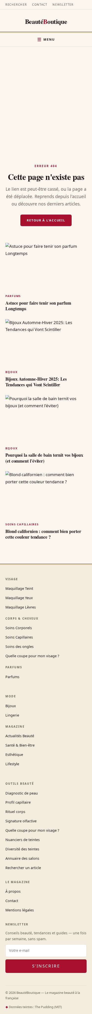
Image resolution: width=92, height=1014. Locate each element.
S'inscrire (46, 966)
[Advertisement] (46, 95)
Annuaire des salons (22, 858)
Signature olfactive (21, 821)
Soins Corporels (18, 627)
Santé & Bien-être (20, 745)
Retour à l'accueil (46, 220)
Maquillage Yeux (19, 597)
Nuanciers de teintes (22, 839)
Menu (49, 39)
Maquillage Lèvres (20, 607)
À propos (13, 891)
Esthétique (14, 754)
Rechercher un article (23, 867)
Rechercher (16, 4)
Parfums (12, 676)
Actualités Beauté (19, 735)
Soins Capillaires (19, 637)
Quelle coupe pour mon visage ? (32, 656)
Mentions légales (19, 910)
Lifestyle (12, 764)
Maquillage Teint (19, 588)
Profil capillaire (18, 802)
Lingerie (12, 715)
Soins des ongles (19, 646)
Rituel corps (15, 811)
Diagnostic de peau (21, 793)
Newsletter (63, 4)
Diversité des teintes (22, 849)
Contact (39, 4)
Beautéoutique (46, 21)
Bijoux (10, 705)
